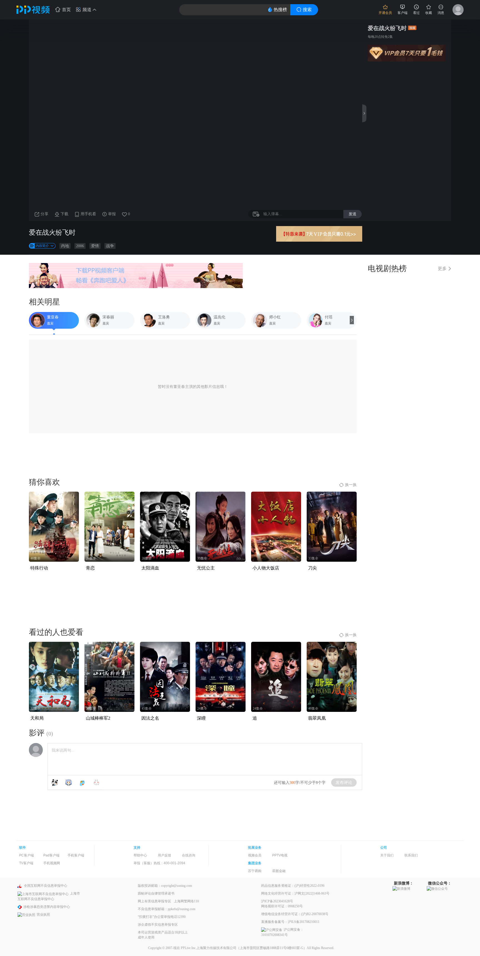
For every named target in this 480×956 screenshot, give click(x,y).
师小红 (275, 317)
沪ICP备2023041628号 (277, 901)
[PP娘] (69, 782)
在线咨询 (188, 855)
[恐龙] (82, 782)
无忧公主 (206, 568)
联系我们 (411, 855)
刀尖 (312, 568)
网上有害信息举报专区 (154, 901)
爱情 (95, 246)
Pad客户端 (51, 855)
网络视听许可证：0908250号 (282, 906)
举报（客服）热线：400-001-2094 (159, 863)
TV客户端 (26, 863)
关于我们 (387, 855)
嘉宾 (50, 323)
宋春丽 (108, 317)
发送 (352, 214)
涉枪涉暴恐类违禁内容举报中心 (46, 907)
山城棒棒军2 (98, 718)
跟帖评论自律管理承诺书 (156, 893)
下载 (64, 214)
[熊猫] (55, 782)
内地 (65, 246)
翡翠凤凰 (317, 718)
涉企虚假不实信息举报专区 (158, 925)
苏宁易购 (254, 871)
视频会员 (254, 855)
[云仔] (96, 782)
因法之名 (150, 718)
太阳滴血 (150, 568)
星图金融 (279, 871)
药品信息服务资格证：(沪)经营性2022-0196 (292, 886)
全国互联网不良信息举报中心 (45, 886)
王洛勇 (164, 317)
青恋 (90, 568)
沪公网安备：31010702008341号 (282, 932)
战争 (110, 246)
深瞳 (201, 718)
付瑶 (328, 317)
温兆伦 (219, 317)
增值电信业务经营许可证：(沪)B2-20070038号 (294, 914)
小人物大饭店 (265, 568)
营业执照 (43, 915)
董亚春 (53, 317)
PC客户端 (26, 855)
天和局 (37, 718)
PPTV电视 (280, 855)
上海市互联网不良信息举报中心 (49, 896)
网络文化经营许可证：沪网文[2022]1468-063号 (295, 893)
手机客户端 (76, 855)
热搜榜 (280, 9)
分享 (44, 214)
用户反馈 (164, 855)
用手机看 (88, 214)
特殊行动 (39, 568)
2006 (80, 246)
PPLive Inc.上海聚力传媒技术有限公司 (208, 948)
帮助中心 (140, 855)
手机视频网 (51, 863)
